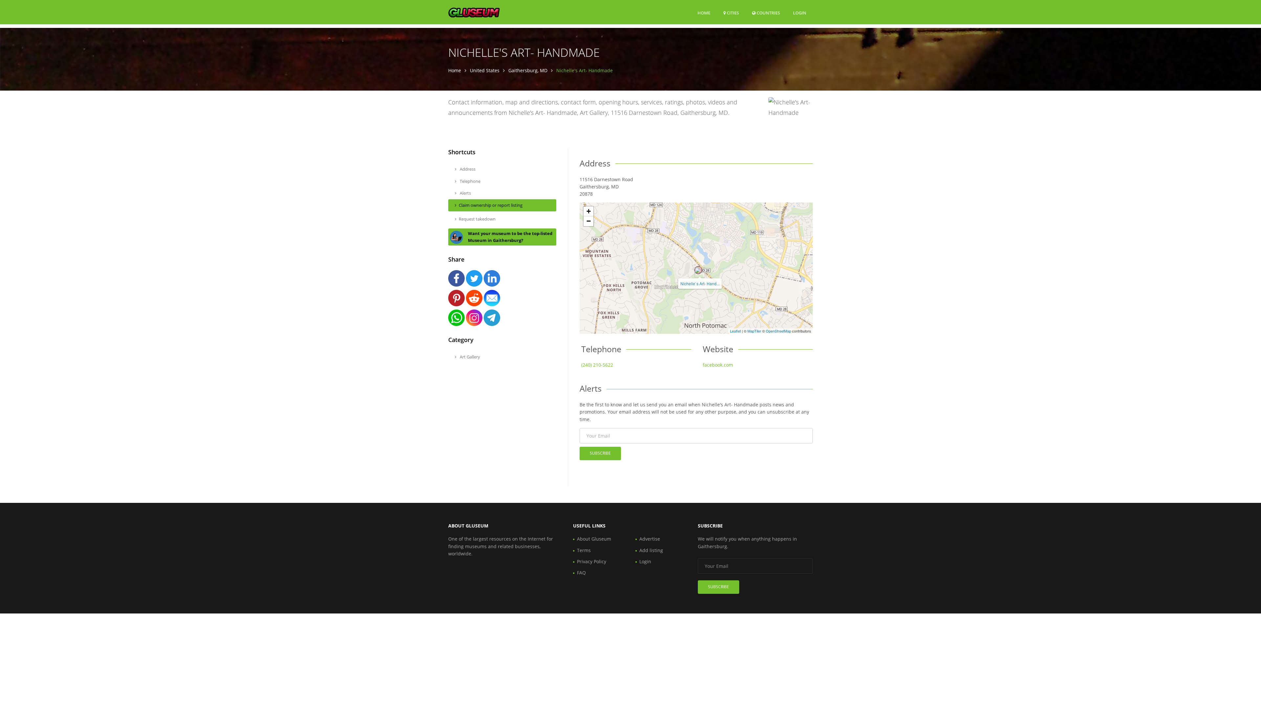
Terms (584, 550)
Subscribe (600, 453)
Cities (732, 13)
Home (703, 13)
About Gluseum (594, 539)
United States (484, 70)
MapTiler (754, 330)
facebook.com (718, 365)
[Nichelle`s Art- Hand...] (698, 270)
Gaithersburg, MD (527, 70)
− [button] (588, 221)
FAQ (581, 572)
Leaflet (735, 330)
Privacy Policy (591, 561)
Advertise (649, 539)
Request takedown (477, 219)
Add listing (651, 550)
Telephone (469, 181)
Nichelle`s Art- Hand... (699, 283)
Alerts (465, 193)
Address (467, 169)
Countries (768, 13)
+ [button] (588, 211)
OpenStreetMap (778, 330)
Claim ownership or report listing (490, 205)
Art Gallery (469, 357)
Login (799, 13)
